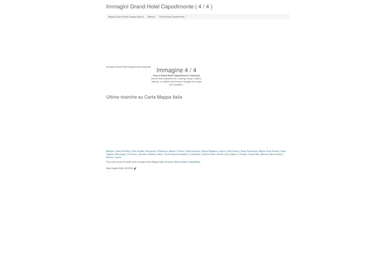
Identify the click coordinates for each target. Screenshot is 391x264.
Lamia (118, 157)
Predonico (162, 151)
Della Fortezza (193, 151)
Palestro (152, 154)
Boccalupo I (121, 154)
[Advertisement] (195, 43)
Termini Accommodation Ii (176, 154)
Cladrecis (195, 154)
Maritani (110, 151)
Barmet (264, 154)
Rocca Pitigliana (209, 151)
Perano (109, 157)
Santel (220, 154)
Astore (172, 151)
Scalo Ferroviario (249, 151)
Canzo (222, 151)
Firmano (133, 154)
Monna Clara (276, 154)
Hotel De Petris (123, 151)
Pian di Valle (138, 151)
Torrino (180, 151)
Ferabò (243, 154)
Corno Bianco (231, 154)
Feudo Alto (253, 154)
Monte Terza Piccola (269, 151)
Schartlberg (194, 161)
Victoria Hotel (208, 154)
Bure (160, 154)
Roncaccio (151, 151)
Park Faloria (233, 151)
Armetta (142, 154)
